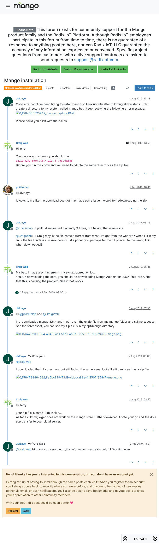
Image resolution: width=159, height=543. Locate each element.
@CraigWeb (38, 356)
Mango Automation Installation (24, 88)
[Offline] (9, 145)
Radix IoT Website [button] (45, 69)
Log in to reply (144, 88)
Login (26, 510)
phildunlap (22, 187)
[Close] (151, 474)
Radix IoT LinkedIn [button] (113, 69)
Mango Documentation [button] (79, 69)
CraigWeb (22, 142)
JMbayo (21, 98)
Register (13, 510)
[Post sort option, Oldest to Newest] (127, 88)
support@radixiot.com (96, 59)
